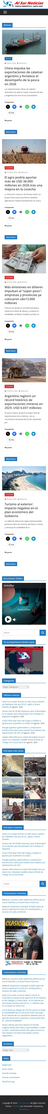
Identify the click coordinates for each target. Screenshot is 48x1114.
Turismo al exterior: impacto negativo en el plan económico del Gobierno (21, 510)
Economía (9, 168)
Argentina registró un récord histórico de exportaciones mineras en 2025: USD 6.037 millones (24, 402)
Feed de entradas (9, 1073)
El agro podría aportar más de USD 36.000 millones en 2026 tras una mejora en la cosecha (23, 183)
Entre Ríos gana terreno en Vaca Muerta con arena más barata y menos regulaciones (23, 1033)
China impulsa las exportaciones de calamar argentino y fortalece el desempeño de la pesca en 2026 (24, 76)
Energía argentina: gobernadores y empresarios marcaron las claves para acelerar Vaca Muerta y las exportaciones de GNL (23, 730)
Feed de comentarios (11, 1077)
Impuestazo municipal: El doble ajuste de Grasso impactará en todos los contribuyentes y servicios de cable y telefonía (23, 909)
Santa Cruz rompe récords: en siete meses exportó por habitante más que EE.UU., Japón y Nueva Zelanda (23, 704)
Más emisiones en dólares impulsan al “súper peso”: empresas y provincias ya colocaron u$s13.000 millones (24, 295)
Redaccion (22, 63)
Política (8, 59)
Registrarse (6, 1065)
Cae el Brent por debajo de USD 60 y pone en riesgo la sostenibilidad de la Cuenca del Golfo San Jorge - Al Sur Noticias (24, 1013)
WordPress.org (8, 1081)
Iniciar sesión (7, 1069)
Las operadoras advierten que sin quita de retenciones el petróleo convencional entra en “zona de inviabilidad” (23, 1018)
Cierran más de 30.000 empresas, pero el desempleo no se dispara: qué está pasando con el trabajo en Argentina (24, 714)
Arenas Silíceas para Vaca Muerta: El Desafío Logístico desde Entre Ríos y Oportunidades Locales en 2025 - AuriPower (23, 1027)
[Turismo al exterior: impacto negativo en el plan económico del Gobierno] (24, 478)
